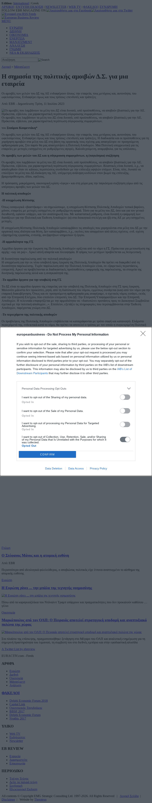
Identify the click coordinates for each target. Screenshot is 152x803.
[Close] (144, 335)
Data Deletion (53, 468)
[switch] (125, 397)
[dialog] (76, 401)
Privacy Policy (98, 468)
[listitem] (76, 388)
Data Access (76, 468)
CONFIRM (47, 454)
